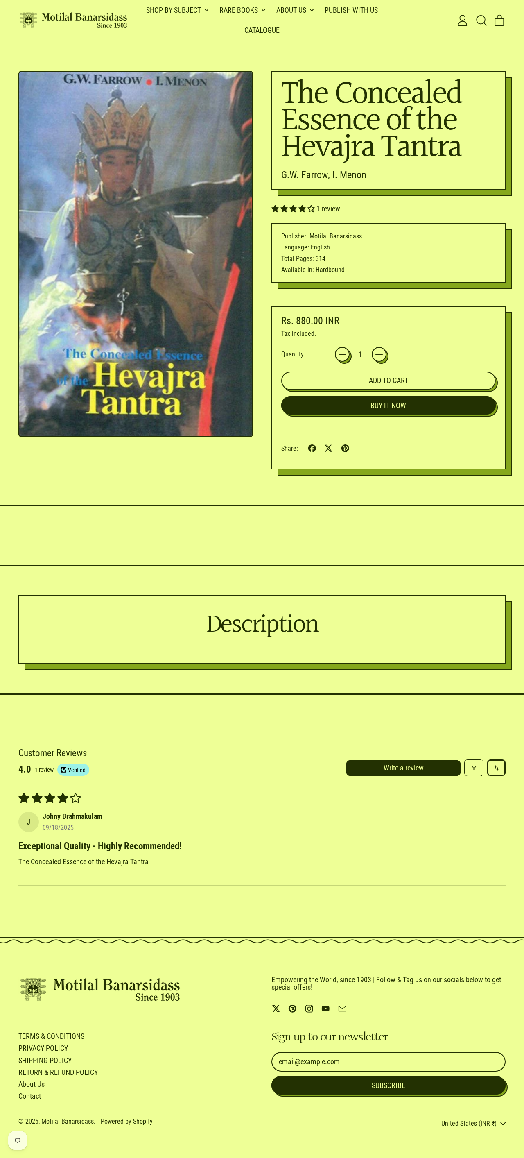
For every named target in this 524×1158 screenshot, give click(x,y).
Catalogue (262, 30)
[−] (342, 354)
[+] (379, 354)
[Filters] (473, 767)
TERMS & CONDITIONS (51, 1036)
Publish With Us (351, 10)
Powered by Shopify (127, 1121)
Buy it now (388, 405)
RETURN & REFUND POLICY (58, 1072)
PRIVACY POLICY (43, 1048)
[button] (481, 20)
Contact (29, 1096)
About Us (31, 1084)
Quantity (292, 354)
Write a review (404, 768)
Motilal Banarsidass (67, 1121)
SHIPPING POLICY (45, 1060)
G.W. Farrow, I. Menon (323, 175)
